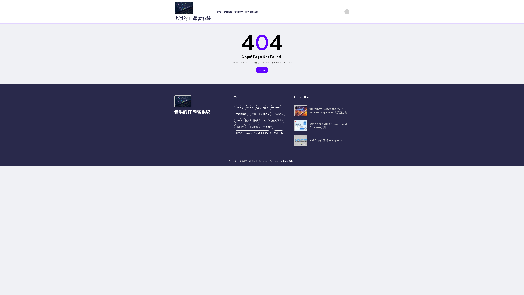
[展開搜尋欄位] (346, 11)
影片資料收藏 (251, 120)
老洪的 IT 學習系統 (193, 18)
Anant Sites (288, 161)
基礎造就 (279, 114)
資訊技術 (278, 133)
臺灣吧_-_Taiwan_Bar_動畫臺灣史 (252, 133)
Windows (276, 107)
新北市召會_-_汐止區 (273, 120)
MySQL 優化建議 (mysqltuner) (326, 140)
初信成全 (265, 114)
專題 (238, 120)
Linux (238, 107)
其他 (253, 114)
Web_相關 (261, 108)
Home (262, 70)
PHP (248, 107)
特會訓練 (240, 126)
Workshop (241, 113)
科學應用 (267, 126)
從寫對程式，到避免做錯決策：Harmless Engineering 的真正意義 (328, 110)
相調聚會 (253, 126)
